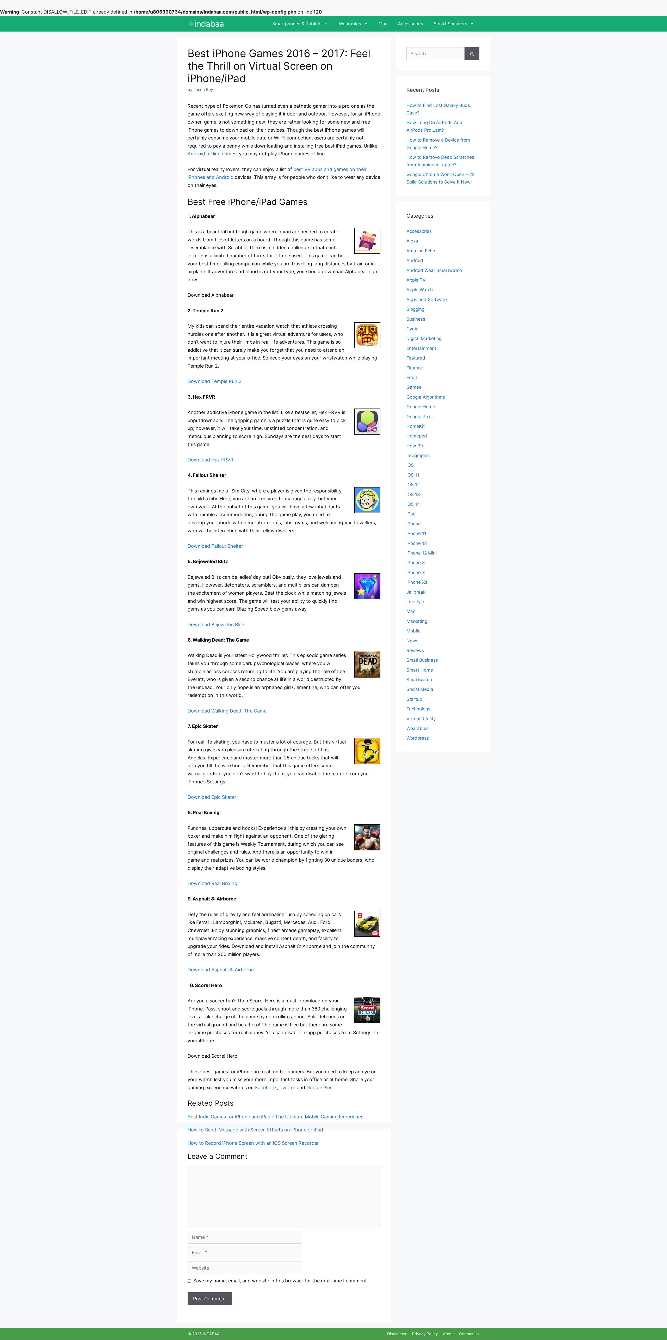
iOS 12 (413, 484)
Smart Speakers (450, 23)
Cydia (412, 328)
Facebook (266, 1087)
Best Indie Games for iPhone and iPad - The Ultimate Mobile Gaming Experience (275, 1116)
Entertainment (421, 348)
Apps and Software (426, 299)
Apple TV (416, 280)
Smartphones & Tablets (297, 23)
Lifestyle (415, 601)
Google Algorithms (425, 397)
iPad (411, 513)
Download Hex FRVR (210, 459)
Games (413, 387)
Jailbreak (415, 592)
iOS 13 (413, 494)
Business (415, 319)
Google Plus (319, 1087)
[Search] (472, 53)
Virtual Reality (421, 718)
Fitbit (411, 377)
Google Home (420, 406)
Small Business (422, 660)
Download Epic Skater (212, 797)
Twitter (287, 1087)
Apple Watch (419, 289)
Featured (415, 358)
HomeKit (415, 426)
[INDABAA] (206, 24)
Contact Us (469, 1333)
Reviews (415, 650)
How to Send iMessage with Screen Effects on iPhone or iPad (255, 1129)
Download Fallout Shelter (215, 546)
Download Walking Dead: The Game (227, 711)
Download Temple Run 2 (215, 381)
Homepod (416, 435)
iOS (410, 465)
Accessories (410, 23)
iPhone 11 (416, 533)
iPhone (413, 523)
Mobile (413, 631)
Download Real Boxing (212, 883)
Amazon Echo (420, 250)
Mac (383, 23)
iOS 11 (412, 475)
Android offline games (212, 153)
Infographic (418, 455)
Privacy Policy (425, 1333)
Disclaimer (397, 1333)
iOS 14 (413, 504)
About (448, 1333)
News (412, 640)
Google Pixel (419, 416)
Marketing (416, 621)
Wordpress (417, 738)
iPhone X (415, 572)
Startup (414, 699)
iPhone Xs (416, 582)
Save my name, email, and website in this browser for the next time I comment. (280, 1280)
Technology (418, 708)
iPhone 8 (415, 562)
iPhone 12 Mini (421, 553)
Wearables (350, 23)
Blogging (415, 309)
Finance (414, 367)
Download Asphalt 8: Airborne (221, 969)
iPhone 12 (416, 543)
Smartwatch (419, 679)
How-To (414, 445)
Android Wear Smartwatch (434, 270)
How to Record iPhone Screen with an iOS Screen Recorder (253, 1143)
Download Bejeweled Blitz (216, 624)
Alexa (412, 240)
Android (414, 260)
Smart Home (419, 670)
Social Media (419, 689)
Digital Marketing (424, 338)
